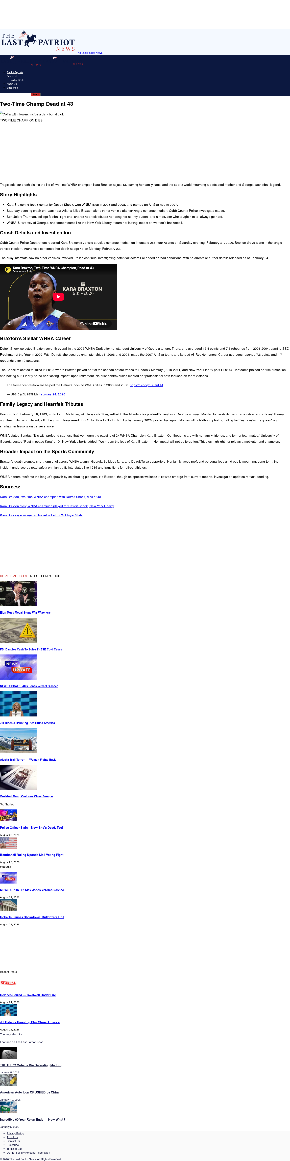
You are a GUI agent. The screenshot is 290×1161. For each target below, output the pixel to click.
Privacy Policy (15, 1133)
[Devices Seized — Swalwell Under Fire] (8, 987)
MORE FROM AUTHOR (45, 576)
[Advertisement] (53, 151)
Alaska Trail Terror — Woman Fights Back (28, 760)
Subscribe (12, 87)
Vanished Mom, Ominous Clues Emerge (26, 796)
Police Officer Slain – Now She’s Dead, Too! (31, 827)
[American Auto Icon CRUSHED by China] (8, 1085)
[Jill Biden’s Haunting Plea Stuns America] (18, 715)
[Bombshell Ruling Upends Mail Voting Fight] (8, 847)
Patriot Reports (15, 72)
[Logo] (21, 66)
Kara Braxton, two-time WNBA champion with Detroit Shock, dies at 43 (50, 496)
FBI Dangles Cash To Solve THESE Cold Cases (31, 649)
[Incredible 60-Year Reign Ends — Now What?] (8, 1112)
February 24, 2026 (52, 394)
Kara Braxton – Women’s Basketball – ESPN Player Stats (41, 515)
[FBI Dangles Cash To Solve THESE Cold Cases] (18, 642)
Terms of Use (14, 1149)
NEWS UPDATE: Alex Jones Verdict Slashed (29, 686)
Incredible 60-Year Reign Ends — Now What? (32, 1119)
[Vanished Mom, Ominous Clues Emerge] (18, 789)
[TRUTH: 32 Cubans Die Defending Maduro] (8, 1058)
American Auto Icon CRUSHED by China (29, 1092)
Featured (11, 76)
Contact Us (13, 1141)
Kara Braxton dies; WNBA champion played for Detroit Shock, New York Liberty (57, 506)
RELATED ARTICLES (13, 576)
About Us (12, 83)
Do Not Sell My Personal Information (28, 1152)
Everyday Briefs (15, 80)
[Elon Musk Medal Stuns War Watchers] (18, 605)
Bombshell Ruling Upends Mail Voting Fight (31, 854)
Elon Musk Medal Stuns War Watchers (25, 612)
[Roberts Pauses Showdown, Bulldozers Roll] (8, 910)
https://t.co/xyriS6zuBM (146, 385)
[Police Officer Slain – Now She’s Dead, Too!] (8, 820)
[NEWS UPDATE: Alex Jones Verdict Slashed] (18, 678)
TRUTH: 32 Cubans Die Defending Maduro (30, 1065)
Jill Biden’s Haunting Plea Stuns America (27, 723)
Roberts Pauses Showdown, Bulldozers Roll (32, 917)
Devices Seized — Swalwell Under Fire (28, 995)
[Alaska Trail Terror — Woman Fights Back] (18, 752)
